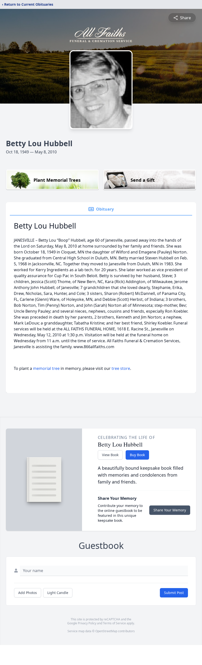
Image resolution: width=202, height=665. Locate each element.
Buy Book (137, 454)
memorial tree (46, 368)
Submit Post (174, 592)
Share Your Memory (169, 510)
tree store (121, 368)
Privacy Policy (87, 623)
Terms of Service (114, 623)
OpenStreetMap (106, 631)
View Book (110, 454)
